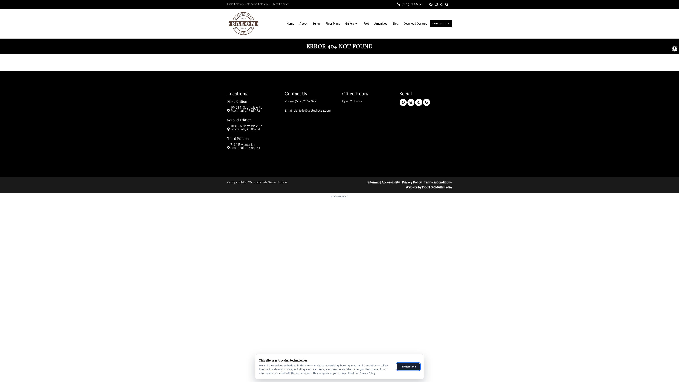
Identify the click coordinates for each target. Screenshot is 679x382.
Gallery (349, 23)
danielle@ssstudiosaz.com (312, 110)
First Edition (235, 4)
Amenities (380, 23)
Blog (395, 23)
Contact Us (441, 23)
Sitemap (373, 182)
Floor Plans (333, 23)
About (303, 23)
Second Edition (257, 4)
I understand (408, 366)
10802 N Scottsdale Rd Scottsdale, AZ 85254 (246, 128)
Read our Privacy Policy (361, 373)
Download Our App (415, 23)
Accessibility (391, 182)
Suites (316, 23)
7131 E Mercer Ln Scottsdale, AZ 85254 (245, 146)
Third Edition (280, 4)
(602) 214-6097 (412, 4)
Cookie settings (339, 196)
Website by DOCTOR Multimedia (429, 187)
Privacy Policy (412, 182)
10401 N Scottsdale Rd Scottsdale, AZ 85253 (246, 109)
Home (290, 23)
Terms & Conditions (438, 182)
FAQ (366, 23)
